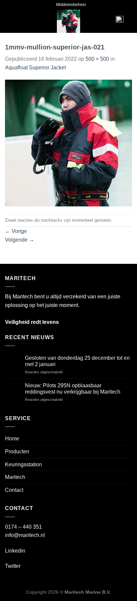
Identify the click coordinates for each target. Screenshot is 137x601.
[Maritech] (69, 21)
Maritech (15, 477)
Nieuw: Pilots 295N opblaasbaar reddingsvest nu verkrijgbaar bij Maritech (72, 389)
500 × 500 (97, 59)
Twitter (13, 566)
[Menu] (15, 21)
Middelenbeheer (71, 4)
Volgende (19, 240)
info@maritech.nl (25, 535)
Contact (14, 490)
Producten (17, 451)
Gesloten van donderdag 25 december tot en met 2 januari (77, 361)
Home (12, 438)
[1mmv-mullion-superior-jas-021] (68, 143)
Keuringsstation (23, 464)
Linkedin (15, 551)
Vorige (16, 231)
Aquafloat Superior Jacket (35, 67)
